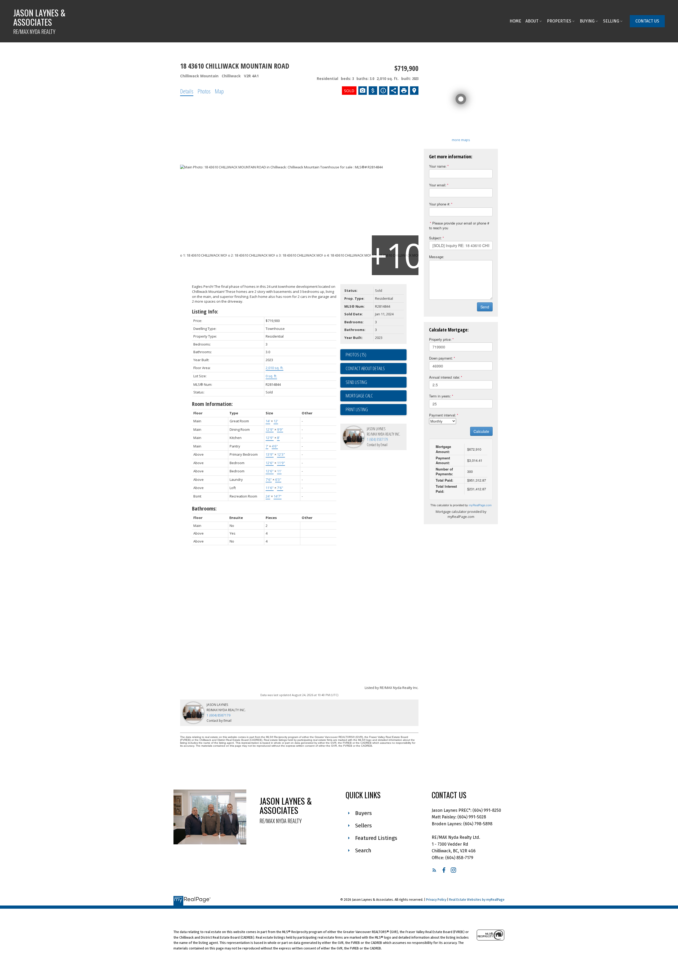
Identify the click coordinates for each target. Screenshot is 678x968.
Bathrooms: (204, 508)
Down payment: (441, 358)
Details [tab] (186, 91)
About (531, 21)
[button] (647, 21)
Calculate (481, 431)
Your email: (437, 184)
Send (484, 307)
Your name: (438, 166)
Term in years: (440, 395)
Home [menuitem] (515, 21)
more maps (461, 139)
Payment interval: (442, 415)
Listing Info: (205, 311)
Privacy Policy (436, 900)
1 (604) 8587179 (377, 439)
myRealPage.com (480, 505)
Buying (587, 21)
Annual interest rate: (444, 377)
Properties (559, 21)
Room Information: (212, 403)
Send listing (356, 382)
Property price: (440, 339)
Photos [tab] (204, 91)
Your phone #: (439, 204)
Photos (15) (356, 354)
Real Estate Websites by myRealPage (477, 900)
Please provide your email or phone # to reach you (459, 226)
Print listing (357, 409)
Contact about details (365, 368)
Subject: (435, 237)
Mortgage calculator (376, 395)
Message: (436, 256)
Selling (611, 21)
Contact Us (647, 21)
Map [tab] (219, 91)
